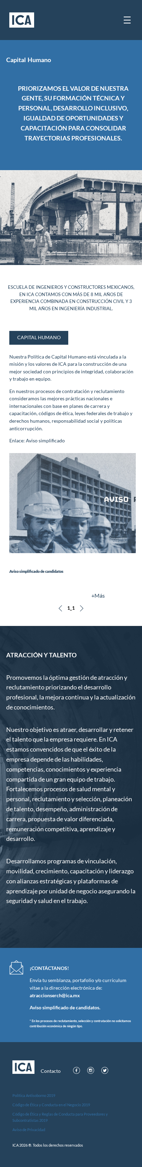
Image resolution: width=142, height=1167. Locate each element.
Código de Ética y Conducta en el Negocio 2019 (51, 1104)
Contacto (51, 1071)
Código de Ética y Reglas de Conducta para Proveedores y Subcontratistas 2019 (60, 1117)
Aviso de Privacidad (28, 1129)
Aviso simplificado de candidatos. (65, 1007)
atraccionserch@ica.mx (55, 995)
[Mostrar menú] (127, 20)
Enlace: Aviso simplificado (37, 440)
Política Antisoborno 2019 (33, 1095)
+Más (98, 595)
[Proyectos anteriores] (60, 608)
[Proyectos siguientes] (81, 608)
